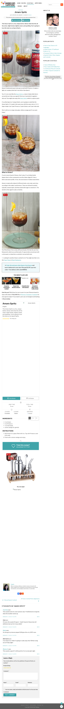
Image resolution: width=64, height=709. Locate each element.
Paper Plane (7, 260)
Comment (6, 671)
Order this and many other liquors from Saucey (19, 265)
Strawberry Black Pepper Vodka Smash (35, 287)
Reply (38, 616)
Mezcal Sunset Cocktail (10, 600)
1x (29, 418)
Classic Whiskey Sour (49, 65)
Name (5, 682)
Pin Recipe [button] (31, 398)
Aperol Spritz (19, 94)
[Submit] (62, 4)
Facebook (34, 294)
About (26, 6)
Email (17, 682)
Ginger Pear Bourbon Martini (16, 286)
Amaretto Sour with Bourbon (25, 286)
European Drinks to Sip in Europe (53, 53)
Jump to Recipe (17, 20)
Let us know (19, 447)
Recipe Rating (6, 665)
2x (33, 418)
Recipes (23, 3)
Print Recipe (27, 20)
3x (36, 418)
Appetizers (38, 3)
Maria (4, 630)
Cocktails (30, 3)
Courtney (5, 610)
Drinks (20, 6)
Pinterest (23, 294)
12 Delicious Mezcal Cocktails (52, 68)
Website (30, 682)
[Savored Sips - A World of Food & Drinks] (8, 4)
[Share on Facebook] (18, 594)
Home (18, 3)
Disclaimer (33, 705)
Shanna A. (5, 649)
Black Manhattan (16, 260)
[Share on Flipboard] (21, 594)
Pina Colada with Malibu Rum (52, 66)
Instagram (29, 294)
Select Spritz (23, 98)
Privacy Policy (25, 705)
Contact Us (40, 705)
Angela (30, 15)
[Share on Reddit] (23, 594)
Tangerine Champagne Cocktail (6, 287)
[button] (3, 318)
